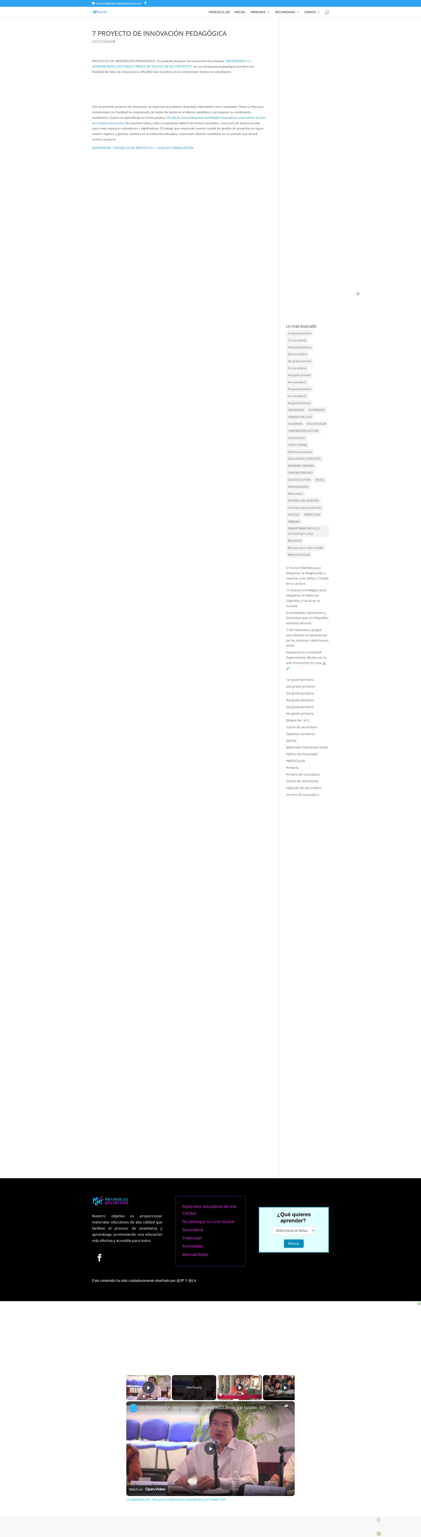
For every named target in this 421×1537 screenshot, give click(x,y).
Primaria (292, 768)
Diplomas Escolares (300, 452)
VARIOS (310, 12)
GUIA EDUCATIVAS (299, 480)
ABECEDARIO (296, 410)
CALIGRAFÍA (295, 424)
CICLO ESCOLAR (103, 41)
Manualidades (195, 1139)
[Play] (239, 1273)
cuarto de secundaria (302, 727)
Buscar (293, 1129)
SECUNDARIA (285, 12)
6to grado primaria (299, 403)
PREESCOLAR (219, 12)
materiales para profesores (304, 507)
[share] (286, 1291)
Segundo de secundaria (303, 788)
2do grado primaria (300, 347)
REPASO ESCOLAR (299, 555)
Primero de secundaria (303, 774)
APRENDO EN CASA (300, 417)
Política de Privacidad (302, 754)
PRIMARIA (258, 12)
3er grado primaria (299, 361)
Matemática (295, 493)
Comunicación (296, 438)
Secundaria (192, 1115)
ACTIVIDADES (317, 410)
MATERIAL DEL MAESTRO (303, 500)
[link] (133, 1293)
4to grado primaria (299, 375)
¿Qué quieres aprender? (294, 1103)
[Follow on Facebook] (99, 1143)
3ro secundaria (297, 368)
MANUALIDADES (298, 487)
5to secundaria (297, 396)
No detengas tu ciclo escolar (208, 1107)
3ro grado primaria (300, 693)
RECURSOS (294, 541)
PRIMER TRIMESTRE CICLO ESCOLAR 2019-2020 (304, 531)
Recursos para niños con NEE (305, 548)
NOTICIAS (294, 515)
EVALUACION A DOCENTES (304, 459)
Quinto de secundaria (302, 781)
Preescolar (192, 1123)
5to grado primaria (299, 389)
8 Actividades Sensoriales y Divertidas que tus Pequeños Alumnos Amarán (307, 618)
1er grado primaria (299, 333)
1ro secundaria (297, 340)
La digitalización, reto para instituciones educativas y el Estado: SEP (203, 1293)
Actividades (192, 1131)
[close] (212, 1520)
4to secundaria (297, 382)
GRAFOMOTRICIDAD (300, 473)
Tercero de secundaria (302, 795)
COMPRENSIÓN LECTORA (303, 431)
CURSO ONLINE (297, 445)
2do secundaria (297, 354)
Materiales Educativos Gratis (307, 747)
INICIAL (240, 12)
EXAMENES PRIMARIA (301, 466)
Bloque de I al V (297, 720)
